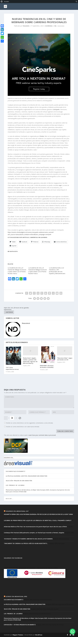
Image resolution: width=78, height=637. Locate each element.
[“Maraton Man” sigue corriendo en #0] (64, 350)
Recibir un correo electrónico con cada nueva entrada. (22, 427)
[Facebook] (2, 26)
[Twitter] (2, 33)
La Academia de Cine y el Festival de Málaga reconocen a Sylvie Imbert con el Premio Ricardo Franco (17, 270)
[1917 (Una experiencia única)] (13, 355)
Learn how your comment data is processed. (42, 435)
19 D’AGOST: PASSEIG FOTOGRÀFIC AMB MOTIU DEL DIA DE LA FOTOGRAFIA (28, 539)
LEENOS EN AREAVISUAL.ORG (16, 596)
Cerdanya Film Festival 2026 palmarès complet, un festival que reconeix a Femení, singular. (34, 533)
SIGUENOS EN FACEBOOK (13, 558)
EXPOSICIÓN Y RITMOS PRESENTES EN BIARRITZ (20, 625)
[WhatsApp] (2, 37)
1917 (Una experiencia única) (12, 368)
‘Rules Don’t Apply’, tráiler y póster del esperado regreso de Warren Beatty (30, 360)
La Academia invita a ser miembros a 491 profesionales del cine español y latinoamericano (57, 270)
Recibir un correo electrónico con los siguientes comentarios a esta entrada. (29, 423)
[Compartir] (2, 41)
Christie (41, 136)
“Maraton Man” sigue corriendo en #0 (64, 359)
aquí (60, 185)
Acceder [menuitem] (6, 1)
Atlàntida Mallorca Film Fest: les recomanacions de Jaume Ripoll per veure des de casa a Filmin (35, 526)
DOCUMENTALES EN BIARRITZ (15, 471)
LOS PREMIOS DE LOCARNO (15, 485)
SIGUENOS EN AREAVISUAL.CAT (17, 511)
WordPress (38, 635)
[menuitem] (1, 1)
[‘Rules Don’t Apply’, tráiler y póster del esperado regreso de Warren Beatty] (30, 350)
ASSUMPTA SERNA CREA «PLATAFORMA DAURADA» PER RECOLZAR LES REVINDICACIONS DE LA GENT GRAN (38, 514)
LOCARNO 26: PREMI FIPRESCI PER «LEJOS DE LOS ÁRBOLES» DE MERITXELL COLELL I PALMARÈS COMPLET (37, 520)
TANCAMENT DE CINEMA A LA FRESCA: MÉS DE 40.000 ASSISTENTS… (26, 543)
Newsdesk (26, 26)
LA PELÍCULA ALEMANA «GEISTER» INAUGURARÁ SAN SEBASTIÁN (26, 476)
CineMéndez (49, 26)
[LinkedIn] (2, 30)
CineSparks (56, 109)
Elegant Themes (18, 635)
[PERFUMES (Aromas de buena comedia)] (47, 354)
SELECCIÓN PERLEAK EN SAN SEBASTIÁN (19, 481)
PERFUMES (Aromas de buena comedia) (46, 366)
